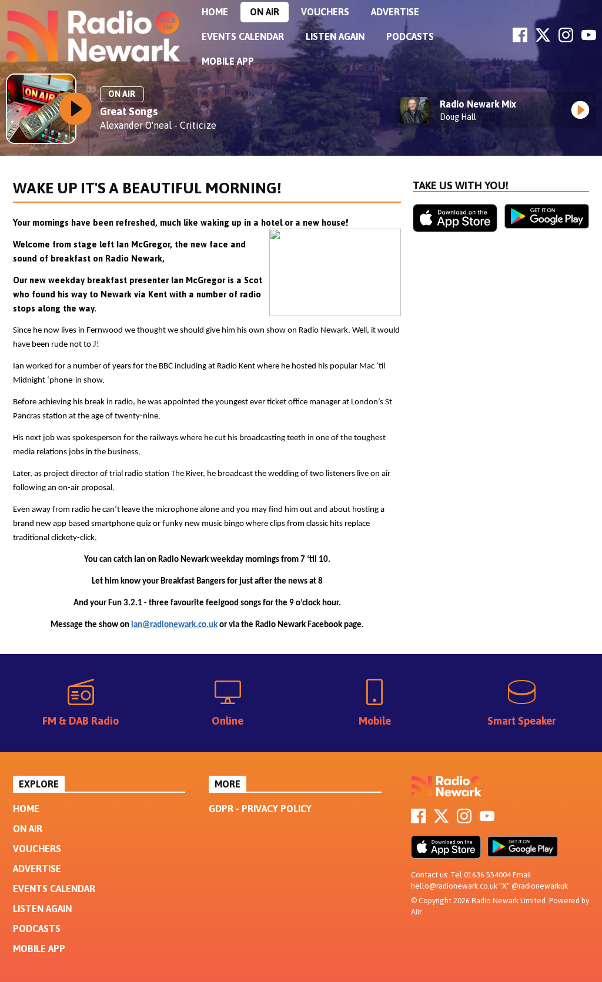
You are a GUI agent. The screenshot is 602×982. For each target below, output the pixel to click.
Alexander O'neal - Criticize (158, 125)
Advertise (395, 11)
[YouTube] (588, 38)
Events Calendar (243, 36)
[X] (543, 38)
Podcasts (410, 36)
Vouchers (325, 11)
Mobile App (228, 61)
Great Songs (129, 111)
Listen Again (335, 36)
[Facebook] (520, 38)
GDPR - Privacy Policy (260, 808)
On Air (264, 11)
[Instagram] (565, 38)
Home (215, 11)
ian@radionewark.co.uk (174, 625)
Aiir (416, 911)
